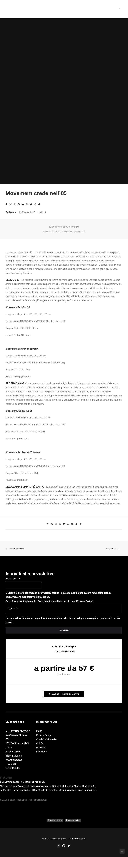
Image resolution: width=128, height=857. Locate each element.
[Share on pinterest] (18, 204)
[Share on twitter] (10, 204)
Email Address (13, 578)
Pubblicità (41, 747)
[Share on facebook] (6, 204)
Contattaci (41, 751)
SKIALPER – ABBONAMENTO (64, 694)
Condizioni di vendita (46, 739)
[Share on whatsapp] (27, 204)
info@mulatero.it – (15, 755)
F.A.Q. (39, 731)
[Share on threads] (14, 204)
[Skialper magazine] (19, 9)
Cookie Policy (74, 820)
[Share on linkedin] (23, 204)
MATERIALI (56, 231)
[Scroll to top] (122, 850)
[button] (121, 9)
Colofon (40, 743)
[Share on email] (39, 204)
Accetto (15, 608)
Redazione (11, 212)
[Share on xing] (35, 204)
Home (45, 231)
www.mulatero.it (14, 759)
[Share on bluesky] (31, 204)
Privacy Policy (84, 601)
